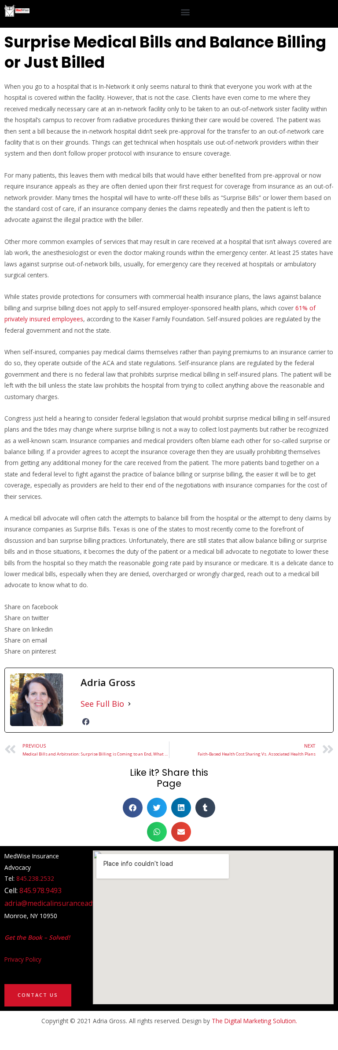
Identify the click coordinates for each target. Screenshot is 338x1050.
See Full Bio (102, 703)
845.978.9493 (40, 890)
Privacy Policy (22, 959)
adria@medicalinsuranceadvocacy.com (66, 903)
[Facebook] (86, 721)
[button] (185, 11)
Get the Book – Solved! (37, 937)
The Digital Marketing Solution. (254, 1021)
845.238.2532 (35, 878)
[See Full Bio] (129, 704)
